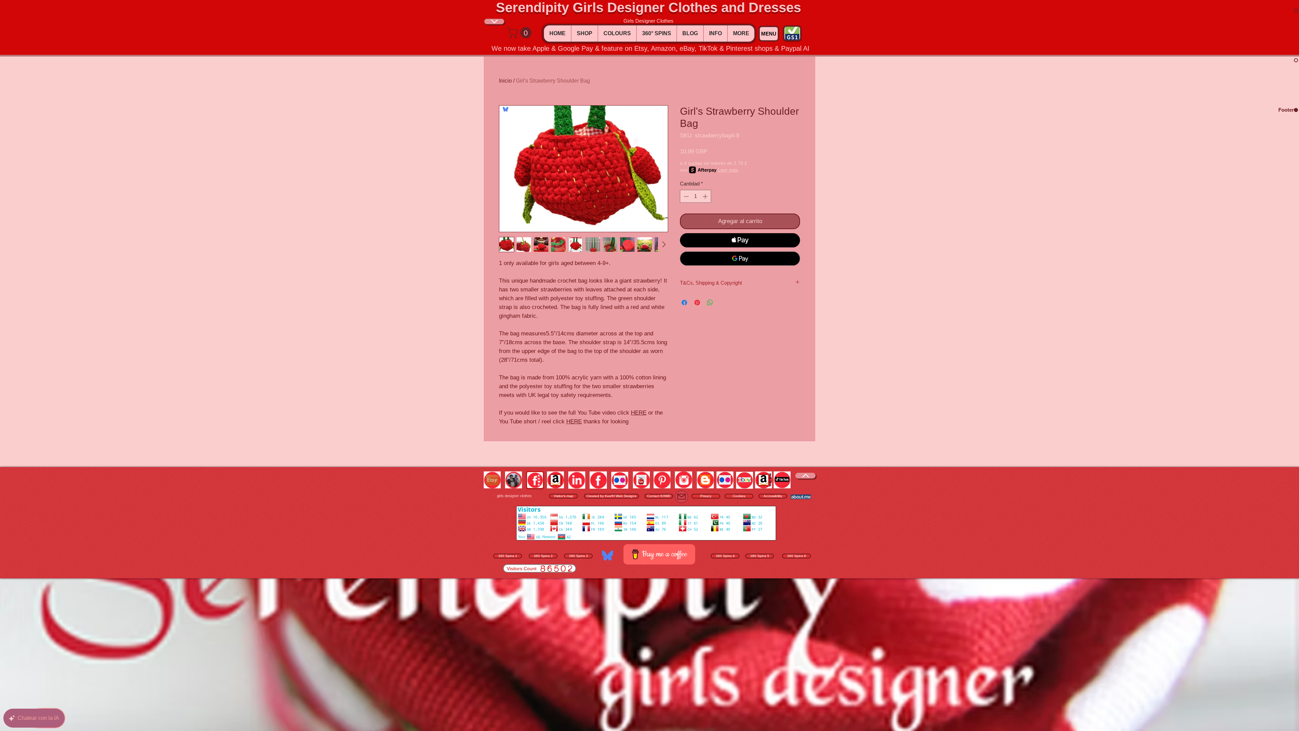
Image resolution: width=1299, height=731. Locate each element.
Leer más (728, 170)
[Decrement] (685, 196)
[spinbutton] (695, 196)
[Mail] (681, 497)
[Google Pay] (740, 258)
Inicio (505, 81)
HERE (638, 412)
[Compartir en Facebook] (684, 302)
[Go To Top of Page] (494, 21)
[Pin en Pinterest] (697, 302)
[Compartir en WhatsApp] (710, 302)
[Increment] (705, 196)
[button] (520, 32)
